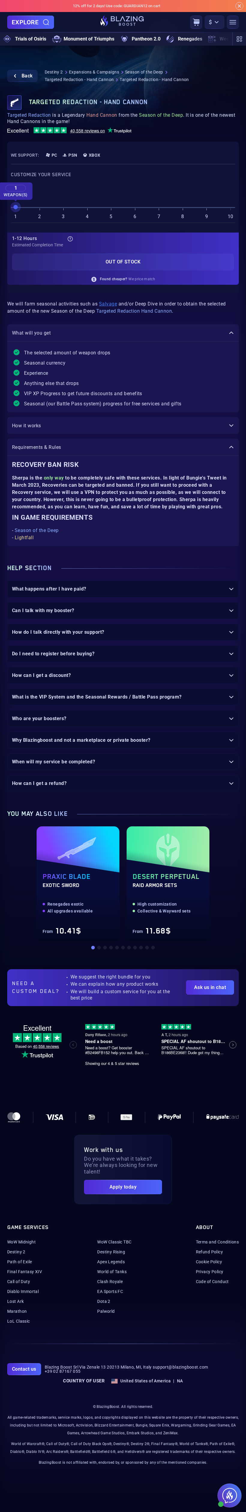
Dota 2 (103, 1301)
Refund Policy (209, 1251)
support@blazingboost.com (180, 1367)
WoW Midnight (21, 1242)
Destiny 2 (54, 72)
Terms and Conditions (217, 1242)
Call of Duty (18, 1281)
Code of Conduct (212, 1281)
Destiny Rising (111, 1251)
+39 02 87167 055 (63, 1371)
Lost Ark (15, 1301)
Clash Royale (110, 1281)
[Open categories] (239, 39)
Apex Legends (111, 1261)
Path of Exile (19, 1261)
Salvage (108, 304)
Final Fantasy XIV (24, 1271)
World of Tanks (112, 1271)
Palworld (106, 1311)
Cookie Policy (209, 1261)
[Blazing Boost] (122, 22)
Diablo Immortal (23, 1291)
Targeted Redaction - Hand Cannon (79, 79)
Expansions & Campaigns (94, 72)
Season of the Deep (144, 72)
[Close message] (239, 6)
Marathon (17, 1311)
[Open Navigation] (233, 22)
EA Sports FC (110, 1291)
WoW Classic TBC (114, 1242)
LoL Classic (18, 1321)
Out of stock (123, 262)
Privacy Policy (210, 1271)
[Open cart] (196, 22)
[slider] (15, 207)
